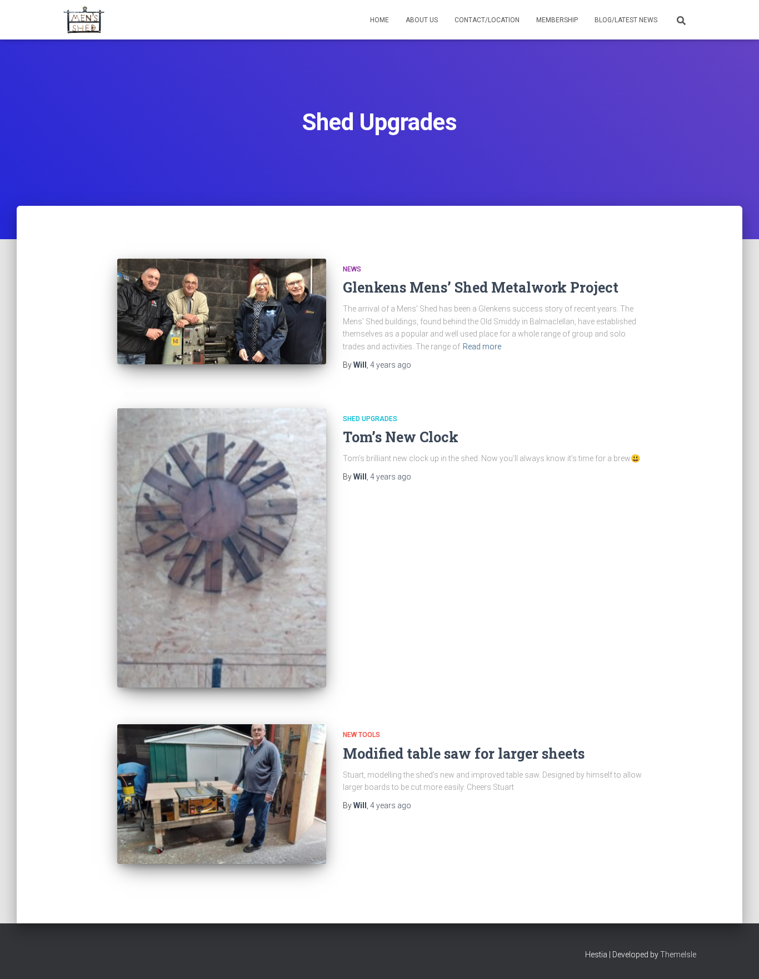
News (352, 269)
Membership (557, 20)
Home (379, 20)
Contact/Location (487, 20)
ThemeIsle (678, 954)
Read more (482, 346)
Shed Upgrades (370, 419)
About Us (422, 20)
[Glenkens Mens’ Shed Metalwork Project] (221, 311)
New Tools (361, 735)
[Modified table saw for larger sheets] (221, 794)
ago (390, 364)
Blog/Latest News (626, 20)
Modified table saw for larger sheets (464, 753)
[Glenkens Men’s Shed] (83, 20)
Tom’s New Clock (400, 437)
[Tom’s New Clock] (221, 548)
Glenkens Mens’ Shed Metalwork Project (480, 287)
